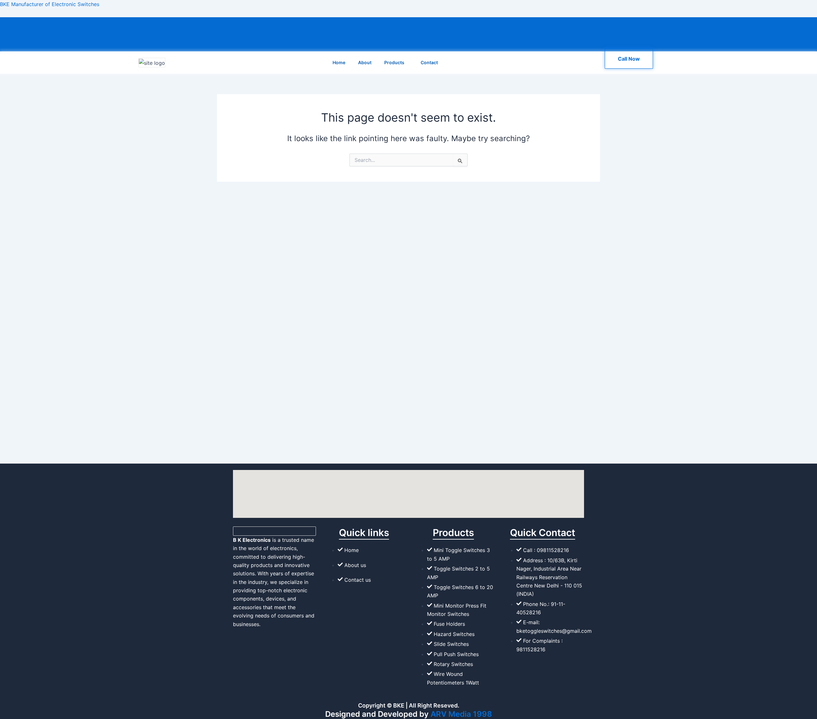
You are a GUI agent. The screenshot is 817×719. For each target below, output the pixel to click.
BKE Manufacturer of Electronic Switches (49, 4)
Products (394, 62)
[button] (407, 62)
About (364, 62)
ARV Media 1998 (461, 714)
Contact (429, 62)
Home (339, 62)
